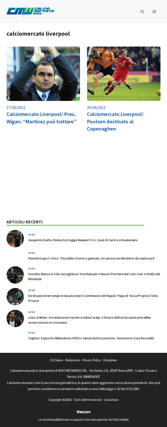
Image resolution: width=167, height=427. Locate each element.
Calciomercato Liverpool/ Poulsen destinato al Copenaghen (115, 121)
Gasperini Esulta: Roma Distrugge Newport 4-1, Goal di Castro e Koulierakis (83, 240)
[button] (142, 11)
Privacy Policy (91, 360)
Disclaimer (110, 360)
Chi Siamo (56, 360)
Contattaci (111, 400)
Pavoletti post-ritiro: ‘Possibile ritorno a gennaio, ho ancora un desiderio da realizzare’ (91, 258)
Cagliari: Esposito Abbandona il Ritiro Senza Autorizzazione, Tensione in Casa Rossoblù (91, 338)
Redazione (72, 360)
